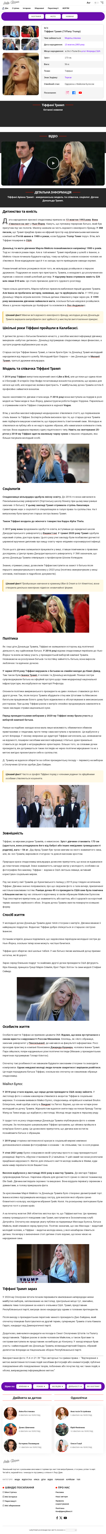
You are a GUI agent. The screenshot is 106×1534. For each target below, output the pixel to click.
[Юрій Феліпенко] (62, 1429)
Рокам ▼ (41, 1386)
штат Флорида (88, 51)
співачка (77, 38)
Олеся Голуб (76, 1443)
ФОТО (53, 16)
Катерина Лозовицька (29, 1443)
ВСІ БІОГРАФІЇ (93, 1386)
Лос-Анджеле (75, 305)
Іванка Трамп (29, 675)
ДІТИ (43, 1479)
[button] (88, 3)
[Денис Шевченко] (10, 1429)
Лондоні (46, 1104)
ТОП (78, 1479)
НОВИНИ (70, 16)
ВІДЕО (50, 1479)
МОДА (17, 1479)
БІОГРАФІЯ (36, 16)
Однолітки (79, 1398)
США (97, 51)
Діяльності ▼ (75, 1386)
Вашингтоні (50, 533)
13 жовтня (70, 45)
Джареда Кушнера (61, 1047)
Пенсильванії (37, 1043)
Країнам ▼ (24, 1386)
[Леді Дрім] (11, 2)
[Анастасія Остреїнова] (62, 1413)
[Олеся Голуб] (62, 1445)
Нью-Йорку (38, 223)
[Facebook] (73, 92)
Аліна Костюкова (27, 1411)
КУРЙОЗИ (70, 1479)
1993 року (80, 45)
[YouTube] (80, 92)
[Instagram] (67, 92)
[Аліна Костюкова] (10, 1413)
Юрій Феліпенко (77, 1427)
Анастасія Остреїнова (80, 1411)
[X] (61, 1517)
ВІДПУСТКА (27, 1479)
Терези (68, 77)
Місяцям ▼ (57, 1386)
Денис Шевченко (27, 1427)
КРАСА (36, 1479)
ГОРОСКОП (59, 1479)
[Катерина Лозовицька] (10, 1445)
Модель (68, 38)
